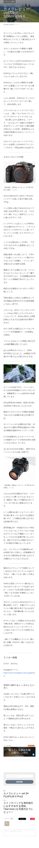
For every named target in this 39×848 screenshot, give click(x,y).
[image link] (20, 751)
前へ (5, 791)
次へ (5, 800)
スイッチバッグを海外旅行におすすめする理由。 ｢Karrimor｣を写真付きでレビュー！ (18, 808)
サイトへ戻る (10, 1)
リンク (14, 190)
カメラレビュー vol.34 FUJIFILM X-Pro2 (16, 795)
